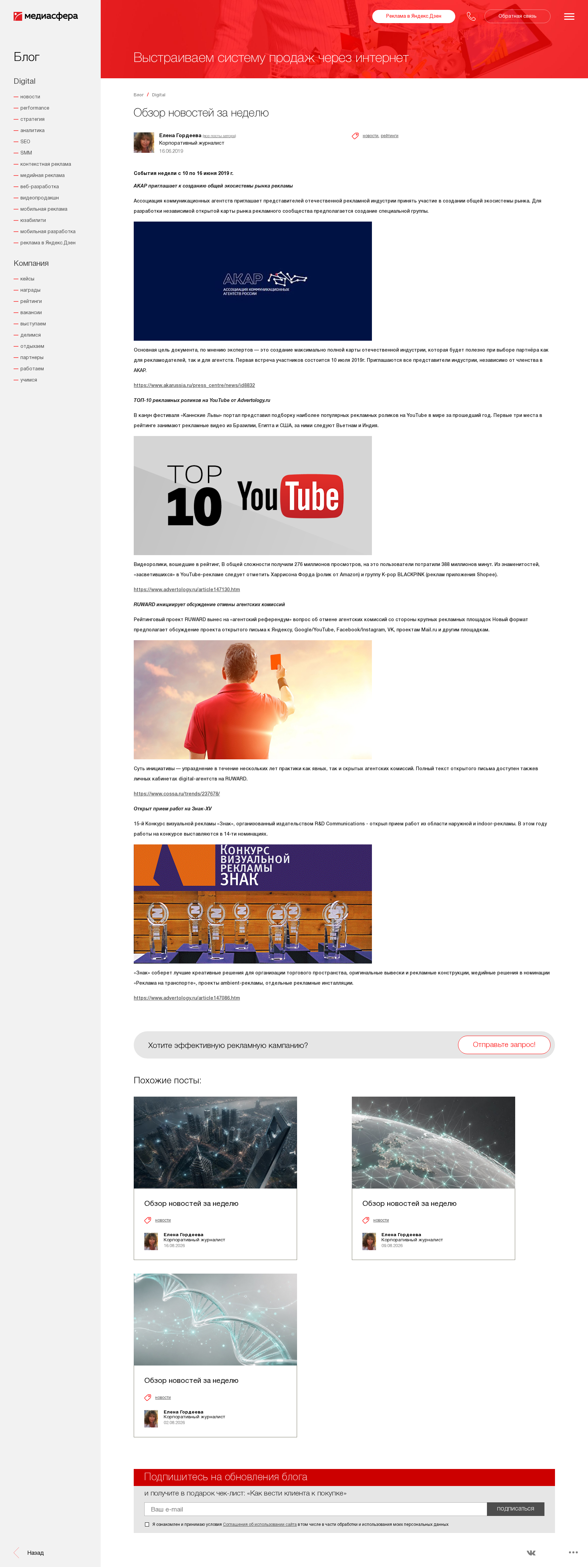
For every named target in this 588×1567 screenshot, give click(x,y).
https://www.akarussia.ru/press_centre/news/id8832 (194, 386)
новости (370, 136)
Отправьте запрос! (504, 1045)
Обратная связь (518, 16)
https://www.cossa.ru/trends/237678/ (177, 794)
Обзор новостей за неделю (191, 1204)
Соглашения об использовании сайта (260, 1524)
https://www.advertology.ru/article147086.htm (187, 998)
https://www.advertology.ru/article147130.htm (187, 590)
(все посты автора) (219, 136)
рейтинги (389, 136)
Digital (158, 95)
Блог (139, 95)
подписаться (515, 1509)
